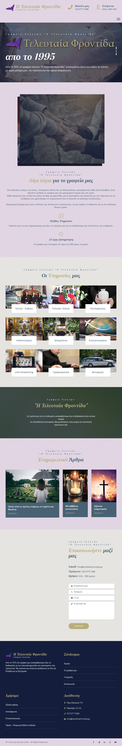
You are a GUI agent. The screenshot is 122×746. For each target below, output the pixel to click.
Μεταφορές (98, 372)
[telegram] (99, 742)
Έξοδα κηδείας (12, 705)
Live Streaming (24, 372)
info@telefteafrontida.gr (78, 719)
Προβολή (12, 513)
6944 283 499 (109, 9)
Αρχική (67, 664)
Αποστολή (78, 626)
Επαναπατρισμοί (98, 340)
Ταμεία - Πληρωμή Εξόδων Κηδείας (21, 725)
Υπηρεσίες (68, 677)
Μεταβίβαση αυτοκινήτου (71, 507)
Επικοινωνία (69, 684)
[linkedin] (104, 742)
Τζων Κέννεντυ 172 (75, 703)
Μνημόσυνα (61, 340)
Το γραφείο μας (70, 670)
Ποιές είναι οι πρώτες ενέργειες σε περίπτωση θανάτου (30, 508)
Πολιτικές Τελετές (61, 308)
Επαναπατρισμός (13, 718)
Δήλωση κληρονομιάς (100, 507)
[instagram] (110, 742)
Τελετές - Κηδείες (24, 308)
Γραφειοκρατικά (61, 372)
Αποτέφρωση (11, 712)
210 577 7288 (82, 9)
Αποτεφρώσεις (98, 308)
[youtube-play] (115, 742)
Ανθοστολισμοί (24, 340)
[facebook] (93, 742)
